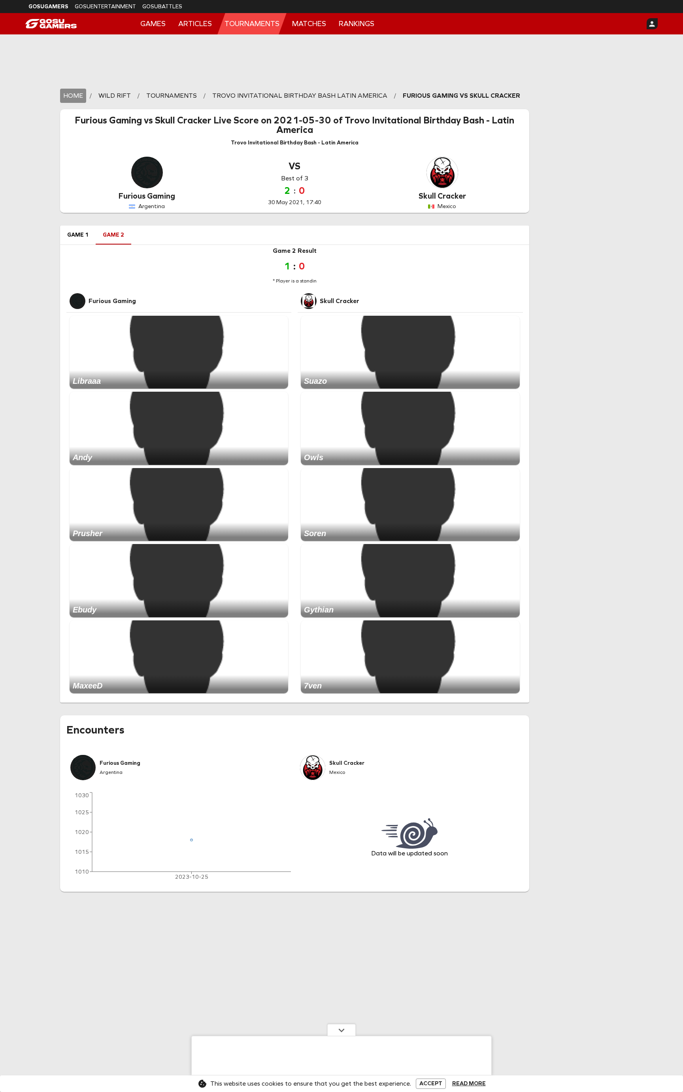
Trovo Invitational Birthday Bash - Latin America (395, 125)
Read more (469, 1084)
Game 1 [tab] (78, 234)
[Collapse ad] (341, 1030)
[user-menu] (652, 23)
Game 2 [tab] (113, 234)
